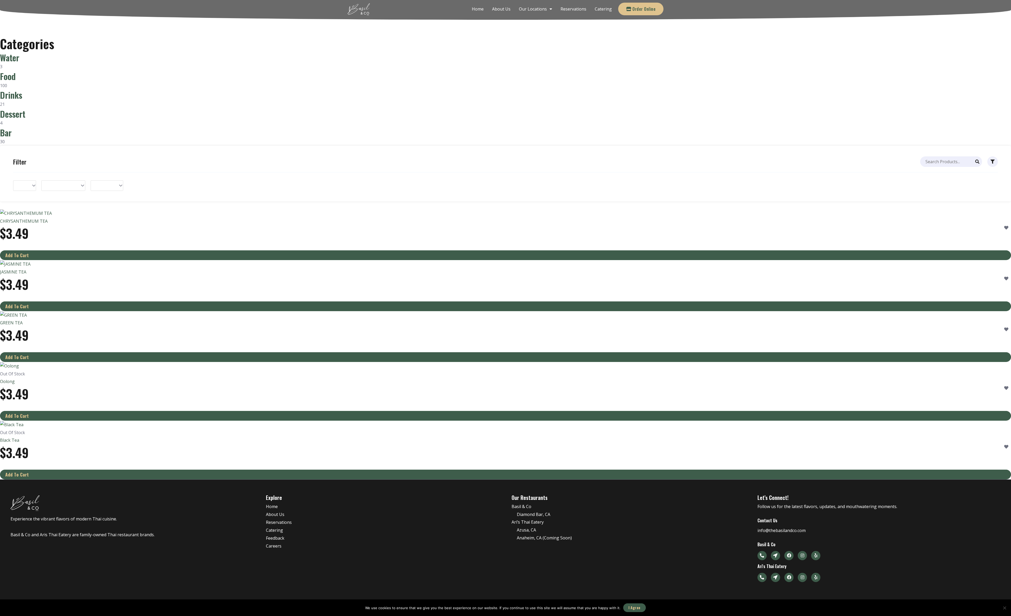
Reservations (573, 9)
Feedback (275, 538)
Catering (603, 9)
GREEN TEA (11, 323)
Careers (273, 546)
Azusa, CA (526, 530)
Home (478, 9)
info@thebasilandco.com (781, 530)
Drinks (11, 95)
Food (8, 76)
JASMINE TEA (13, 272)
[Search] (977, 161)
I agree (634, 607)
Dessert (12, 114)
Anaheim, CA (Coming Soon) (544, 538)
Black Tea (9, 440)
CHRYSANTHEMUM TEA (24, 221)
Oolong (7, 381)
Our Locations (533, 9)
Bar (6, 132)
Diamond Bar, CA (533, 514)
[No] (1004, 607)
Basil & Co (521, 506)
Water (9, 57)
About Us (501, 9)
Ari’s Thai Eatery (528, 522)
